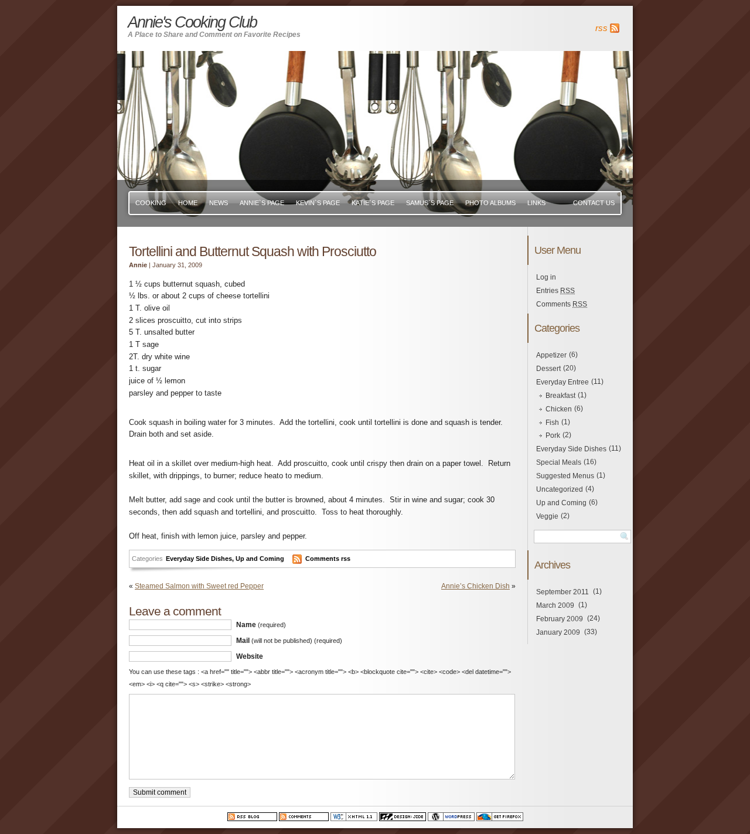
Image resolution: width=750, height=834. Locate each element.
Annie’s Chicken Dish (475, 586)
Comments (561, 304)
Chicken (559, 409)
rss (601, 28)
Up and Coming (260, 558)
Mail (289, 640)
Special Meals (558, 462)
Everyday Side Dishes (199, 558)
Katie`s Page (373, 202)
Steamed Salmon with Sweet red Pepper (199, 586)
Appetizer (551, 355)
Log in (546, 277)
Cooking (150, 202)
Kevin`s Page (318, 202)
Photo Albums (490, 202)
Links (536, 202)
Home (187, 202)
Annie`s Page (262, 202)
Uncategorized (559, 489)
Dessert (548, 369)
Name (261, 625)
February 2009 (559, 619)
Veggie (547, 516)
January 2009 (558, 632)
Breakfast (560, 396)
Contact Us (594, 202)
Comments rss (327, 558)
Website (249, 656)
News (218, 202)
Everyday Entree (562, 382)
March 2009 (555, 605)
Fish (552, 422)
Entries (555, 291)
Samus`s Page (430, 202)
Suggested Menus (565, 476)
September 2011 (562, 592)
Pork (553, 435)
